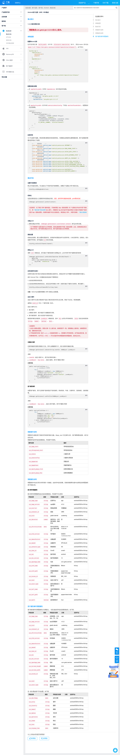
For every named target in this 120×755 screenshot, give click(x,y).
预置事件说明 (99, 30)
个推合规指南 (83, 212)
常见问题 (4, 77)
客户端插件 (9, 66)
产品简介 (4, 8)
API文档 (8, 37)
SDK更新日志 (10, 72)
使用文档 (8, 40)
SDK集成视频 (10, 43)
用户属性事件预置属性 (101, 36)
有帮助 (33, 738)
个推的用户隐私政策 (40, 210)
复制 (86, 50)
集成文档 (8, 34)
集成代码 (98, 26)
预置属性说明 (99, 33)
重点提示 (98, 20)
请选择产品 (82, 3)
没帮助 (45, 738)
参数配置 (98, 23)
